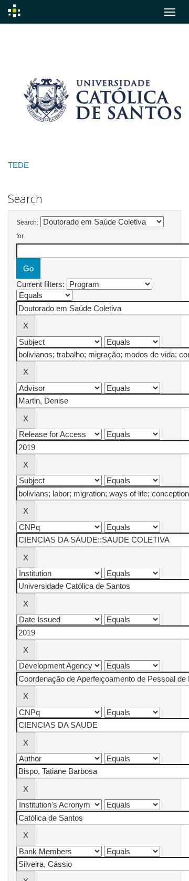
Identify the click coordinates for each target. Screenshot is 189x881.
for (20, 236)
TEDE (18, 165)
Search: (27, 222)
